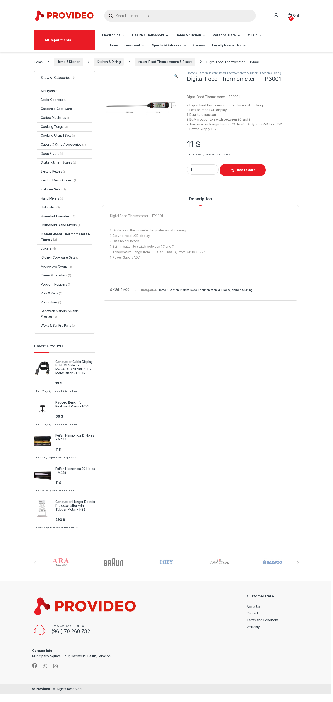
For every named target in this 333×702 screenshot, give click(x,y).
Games (199, 45)
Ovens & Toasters (56, 275)
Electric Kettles (53, 171)
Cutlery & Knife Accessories (63, 144)
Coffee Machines (55, 117)
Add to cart (246, 170)
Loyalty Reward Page (228, 45)
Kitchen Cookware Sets (60, 257)
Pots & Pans (51, 293)
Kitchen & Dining (109, 62)
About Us (253, 607)
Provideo (43, 689)
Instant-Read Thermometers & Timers (165, 62)
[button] (176, 76)
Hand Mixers (52, 198)
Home (38, 62)
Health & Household (148, 35)
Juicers (48, 248)
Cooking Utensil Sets (59, 135)
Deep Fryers (52, 153)
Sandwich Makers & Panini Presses (60, 313)
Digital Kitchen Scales (58, 162)
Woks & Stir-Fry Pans (58, 325)
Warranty (253, 627)
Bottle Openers (54, 100)
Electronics (111, 35)
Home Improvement (124, 45)
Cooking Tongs (54, 127)
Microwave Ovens (56, 266)
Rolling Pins (51, 302)
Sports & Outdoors (167, 45)
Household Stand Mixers (60, 225)
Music (252, 35)
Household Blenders (58, 216)
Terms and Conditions (263, 620)
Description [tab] (200, 199)
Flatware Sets (53, 189)
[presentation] (298, 562)
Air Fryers (49, 91)
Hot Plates (50, 207)
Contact (252, 613)
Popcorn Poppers (56, 284)
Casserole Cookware (58, 109)
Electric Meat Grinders (59, 180)
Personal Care (224, 35)
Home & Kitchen (188, 35)
